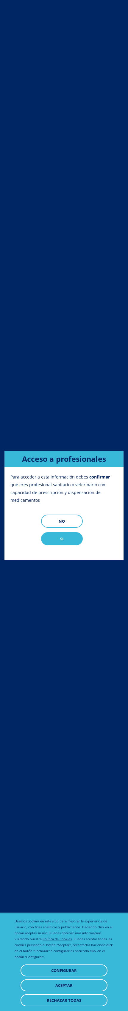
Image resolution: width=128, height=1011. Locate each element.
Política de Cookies (57, 939)
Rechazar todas (64, 1000)
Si (61, 538)
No (62, 521)
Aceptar (64, 985)
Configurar (64, 970)
